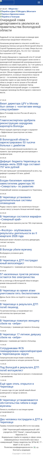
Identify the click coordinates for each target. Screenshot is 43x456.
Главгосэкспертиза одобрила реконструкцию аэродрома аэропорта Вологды (17, 123)
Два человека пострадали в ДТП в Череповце (21, 420)
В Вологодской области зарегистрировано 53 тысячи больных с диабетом (17, 142)
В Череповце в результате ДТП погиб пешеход (19, 305)
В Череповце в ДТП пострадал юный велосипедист (19, 261)
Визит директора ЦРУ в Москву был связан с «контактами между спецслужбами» (20, 106)
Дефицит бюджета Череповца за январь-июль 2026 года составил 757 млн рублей (20, 164)
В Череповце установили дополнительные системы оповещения (16, 200)
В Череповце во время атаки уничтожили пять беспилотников (20, 291)
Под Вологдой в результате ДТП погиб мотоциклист (19, 368)
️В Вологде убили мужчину (16, 249)
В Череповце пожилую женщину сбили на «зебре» (19, 321)
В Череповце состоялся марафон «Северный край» (20, 217)
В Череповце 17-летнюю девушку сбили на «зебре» (20, 335)
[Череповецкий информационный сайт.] (7, 2)
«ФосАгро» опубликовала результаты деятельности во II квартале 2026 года (18, 233)
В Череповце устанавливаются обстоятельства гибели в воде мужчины (19, 403)
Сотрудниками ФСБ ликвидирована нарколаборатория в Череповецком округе (21, 351)
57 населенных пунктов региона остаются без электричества (19, 275)
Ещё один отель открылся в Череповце (17, 385)
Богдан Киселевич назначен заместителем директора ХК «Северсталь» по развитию (17, 183)
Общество (13, 8)
